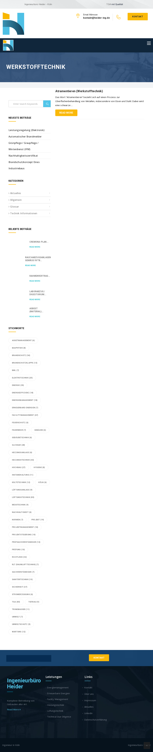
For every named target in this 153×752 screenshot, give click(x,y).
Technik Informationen (23, 213)
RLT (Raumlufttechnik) (25, 564)
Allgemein (16, 200)
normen (17, 520)
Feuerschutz (20, 423)
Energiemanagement (24, 400)
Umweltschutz (21, 624)
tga (16, 602)
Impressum (90, 700)
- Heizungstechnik (55, 704)
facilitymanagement (25, 415)
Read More (66, 112)
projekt (37, 520)
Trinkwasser (20, 609)
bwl (15, 370)
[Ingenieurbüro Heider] (13, 23)
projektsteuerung (23, 535)
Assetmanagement (23, 340)
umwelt (17, 617)
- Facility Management (57, 699)
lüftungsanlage (22, 490)
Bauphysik (19, 348)
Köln (42, 482)
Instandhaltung (22, 475)
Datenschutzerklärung (96, 719)
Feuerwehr (19, 430)
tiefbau (33, 602)
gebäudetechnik (22, 438)
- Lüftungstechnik (54, 710)
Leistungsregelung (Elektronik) (26, 130)
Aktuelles (15, 193)
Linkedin (88, 713)
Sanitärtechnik (22, 579)
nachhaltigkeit (22, 512)
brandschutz (21, 355)
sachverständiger (23, 572)
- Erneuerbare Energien (58, 693)
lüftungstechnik (23, 497)
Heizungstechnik (23, 460)
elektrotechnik (22, 378)
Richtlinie (19, 557)
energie (18, 385)
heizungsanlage (22, 452)
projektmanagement (25, 527)
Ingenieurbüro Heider (24, 683)
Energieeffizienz (22, 393)
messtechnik (20, 505)
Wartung (18, 632)
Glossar (14, 206)
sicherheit (19, 587)
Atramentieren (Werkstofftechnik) (79, 91)
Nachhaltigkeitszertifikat (23, 155)
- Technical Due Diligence (58, 716)
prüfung (18, 550)
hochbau (18, 467)
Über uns (89, 693)
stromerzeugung (22, 594)
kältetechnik (21, 482)
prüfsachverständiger (26, 542)
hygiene (39, 467)
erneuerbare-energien (25, 408)
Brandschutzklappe (24, 363)
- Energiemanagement (57, 687)
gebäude (40, 430)
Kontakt (137, 16)
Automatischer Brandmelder (25, 136)
